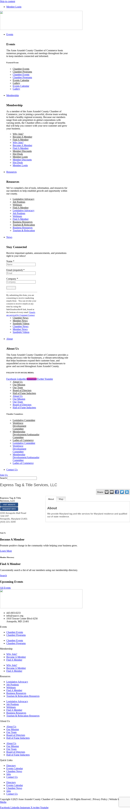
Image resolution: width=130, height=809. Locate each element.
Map (61, 499)
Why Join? (18, 134)
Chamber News (20, 317)
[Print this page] (107, 492)
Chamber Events (21, 68)
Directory (11, 765)
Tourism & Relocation (24, 224)
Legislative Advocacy (23, 199)
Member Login (20, 156)
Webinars (17, 204)
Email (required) (15, 270)
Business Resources (22, 222)
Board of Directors (22, 390)
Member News (20, 320)
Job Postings (19, 202)
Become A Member (22, 136)
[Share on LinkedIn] (127, 492)
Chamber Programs (22, 71)
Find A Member (21, 139)
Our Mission (19, 384)
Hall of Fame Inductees (24, 393)
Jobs (8, 774)
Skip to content (7, 1)
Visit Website (9, 505)
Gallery (16, 83)
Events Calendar (21, 80)
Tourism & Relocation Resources (22, 696)
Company (12, 278)
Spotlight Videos (21, 323)
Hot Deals (18, 154)
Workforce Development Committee (19, 426)
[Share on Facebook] (117, 492)
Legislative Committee (24, 420)
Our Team (18, 387)
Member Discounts (22, 151)
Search (3, 478)
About (51, 499)
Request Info (9, 509)
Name (10, 261)
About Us (18, 381)
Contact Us (12, 777)
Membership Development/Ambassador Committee (26, 434)
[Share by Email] (112, 492)
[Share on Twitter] (122, 492)
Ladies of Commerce (23, 440)
